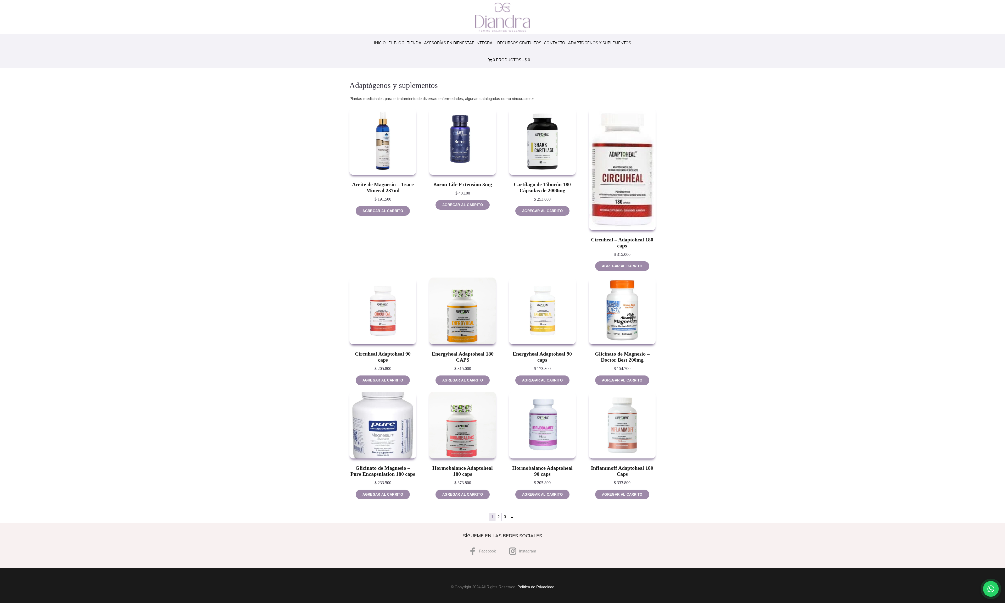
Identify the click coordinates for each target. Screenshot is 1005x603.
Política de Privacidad (535, 587)
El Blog (396, 42)
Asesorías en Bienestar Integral (459, 42)
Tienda (414, 42)
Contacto (554, 42)
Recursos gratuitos (519, 42)
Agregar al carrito (382, 211)
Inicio (380, 42)
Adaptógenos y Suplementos (599, 42)
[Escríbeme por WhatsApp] (991, 589)
